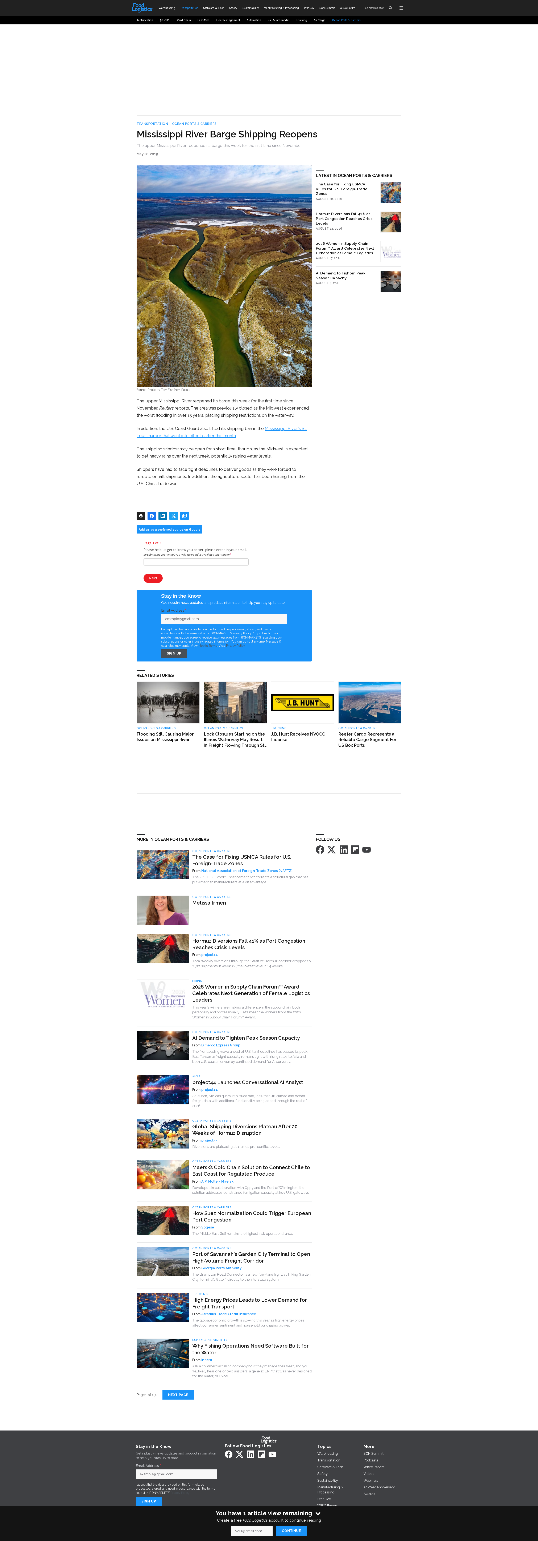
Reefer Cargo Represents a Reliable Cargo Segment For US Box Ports (367, 740)
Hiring (197, 980)
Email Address (173, 610)
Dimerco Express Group (220, 1045)
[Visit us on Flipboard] (355, 849)
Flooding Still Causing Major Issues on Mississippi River (165, 737)
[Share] (152, 516)
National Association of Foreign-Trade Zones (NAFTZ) (246, 871)
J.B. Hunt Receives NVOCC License (298, 737)
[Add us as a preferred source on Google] (184, 516)
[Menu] (401, 8)
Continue (291, 1531)
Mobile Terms (207, 645)
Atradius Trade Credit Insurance (228, 1314)
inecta (206, 1360)
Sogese (207, 1227)
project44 (209, 955)
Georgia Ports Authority (221, 1268)
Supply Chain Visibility (210, 1339)
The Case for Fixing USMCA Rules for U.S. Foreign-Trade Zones (341, 189)
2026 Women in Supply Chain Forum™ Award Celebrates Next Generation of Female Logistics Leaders (345, 248)
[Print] (141, 516)
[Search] (390, 8)
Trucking (278, 728)
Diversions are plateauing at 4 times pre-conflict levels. (236, 1146)
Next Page (178, 1395)
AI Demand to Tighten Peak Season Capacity (340, 275)
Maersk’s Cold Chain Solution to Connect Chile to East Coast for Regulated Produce (251, 1170)
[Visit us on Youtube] (366, 849)
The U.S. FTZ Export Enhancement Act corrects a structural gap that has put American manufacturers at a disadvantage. (250, 879)
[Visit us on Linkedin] (344, 849)
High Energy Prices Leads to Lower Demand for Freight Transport (249, 1303)
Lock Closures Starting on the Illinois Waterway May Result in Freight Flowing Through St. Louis (234, 740)
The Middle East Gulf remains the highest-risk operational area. (242, 1233)
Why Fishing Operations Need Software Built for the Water (250, 1349)
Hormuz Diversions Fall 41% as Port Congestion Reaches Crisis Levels (344, 219)
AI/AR (196, 1076)
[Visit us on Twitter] (331, 849)
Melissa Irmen (209, 903)
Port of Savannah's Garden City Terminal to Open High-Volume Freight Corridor (251, 1257)
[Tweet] (173, 516)
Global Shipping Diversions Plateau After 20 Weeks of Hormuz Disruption (245, 1129)
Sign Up (174, 653)
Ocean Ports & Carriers (194, 124)
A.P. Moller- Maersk (217, 1181)
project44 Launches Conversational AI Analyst (247, 1082)
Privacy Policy (235, 645)
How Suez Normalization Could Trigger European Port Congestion (251, 1216)
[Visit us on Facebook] (320, 849)
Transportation (152, 124)
